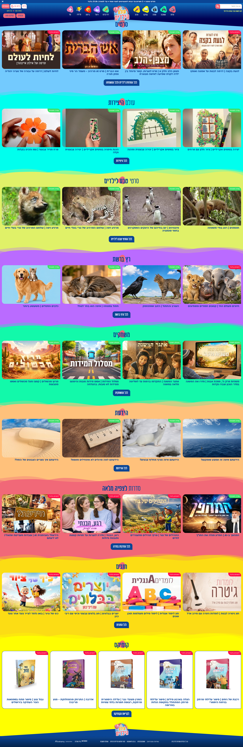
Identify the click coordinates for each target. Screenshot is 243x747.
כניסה (24, 6)
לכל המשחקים (121, 393)
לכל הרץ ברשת (121, 314)
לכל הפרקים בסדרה (121, 546)
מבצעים (20, 15)
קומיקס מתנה (9, 15)
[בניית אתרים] (84, 741)
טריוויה (79, 14)
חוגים (136, 15)
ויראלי (97, 15)
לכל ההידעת (121, 468)
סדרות (172, 15)
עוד (70, 14)
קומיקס (145, 15)
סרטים (154, 15)
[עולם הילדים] (121, 13)
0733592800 (141, 741)
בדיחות (88, 15)
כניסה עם (17, 6)
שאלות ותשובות (104, 741)
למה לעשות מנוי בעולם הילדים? (233, 11)
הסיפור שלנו (18, 11)
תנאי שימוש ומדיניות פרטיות (117, 741)
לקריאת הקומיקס (121, 714)
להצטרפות (5, 6)
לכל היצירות (121, 161)
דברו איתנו (9, 11)
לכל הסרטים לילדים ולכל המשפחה (121, 82)
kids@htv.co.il (131, 741)
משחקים (163, 15)
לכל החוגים (121, 625)
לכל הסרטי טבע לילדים (121, 239)
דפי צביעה (106, 14)
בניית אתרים (78, 741)
